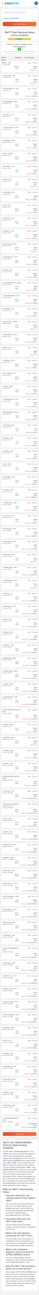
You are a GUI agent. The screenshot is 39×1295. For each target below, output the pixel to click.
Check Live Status (19, 24)
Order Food (19, 1134)
